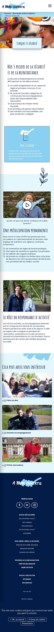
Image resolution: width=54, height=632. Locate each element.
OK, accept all (17, 620)
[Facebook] (19, 505)
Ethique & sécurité (27, 548)
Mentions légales (27, 599)
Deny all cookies (37, 620)
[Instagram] (34, 505)
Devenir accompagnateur (19, 433)
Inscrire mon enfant (27, 552)
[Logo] (12, 6)
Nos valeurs (27, 522)
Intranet (27, 579)
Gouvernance (27, 526)
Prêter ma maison (15, 465)
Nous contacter (27, 575)
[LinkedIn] (27, 505)
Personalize (27, 623)
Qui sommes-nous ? (27, 518)
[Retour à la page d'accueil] (27, 482)
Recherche (27, 583)
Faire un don (12, 400)
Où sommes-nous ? (27, 529)
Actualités (27, 533)
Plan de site (27, 591)
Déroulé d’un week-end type (27, 545)
